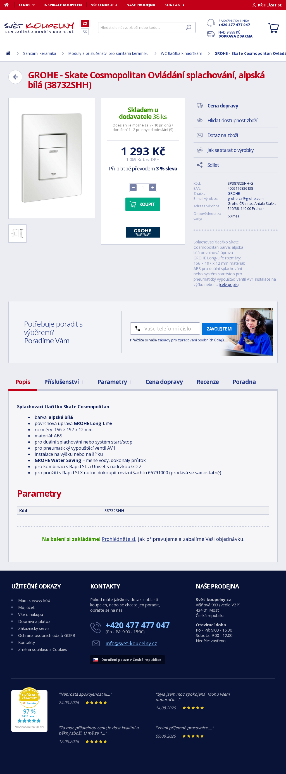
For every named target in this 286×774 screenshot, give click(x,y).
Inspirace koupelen (63, 4)
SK (85, 31)
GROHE (234, 193)
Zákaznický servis (33, 628)
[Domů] (9, 5)
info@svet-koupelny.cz (131, 643)
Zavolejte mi (219, 329)
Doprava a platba (34, 621)
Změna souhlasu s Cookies (42, 649)
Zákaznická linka (234, 22)
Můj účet (26, 607)
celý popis (229, 284)
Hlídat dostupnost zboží (232, 120)
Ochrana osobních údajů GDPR (46, 635)
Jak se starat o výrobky (231, 150)
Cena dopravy (164, 382)
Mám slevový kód (34, 600)
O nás (24, 4)
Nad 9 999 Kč (235, 34)
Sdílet (213, 164)
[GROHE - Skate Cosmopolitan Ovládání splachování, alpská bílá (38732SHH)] (52, 158)
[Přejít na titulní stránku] (39, 28)
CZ (85, 23)
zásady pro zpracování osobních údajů (191, 340)
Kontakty (175, 4)
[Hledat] (188, 27)
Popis (22, 382)
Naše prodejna (141, 4)
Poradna (244, 382)
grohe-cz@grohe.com (246, 198)
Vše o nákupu (104, 4)
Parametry (114, 382)
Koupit (147, 204)
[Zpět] (15, 77)
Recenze (208, 382)
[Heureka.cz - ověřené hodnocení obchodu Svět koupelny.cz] (29, 730)
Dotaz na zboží (223, 135)
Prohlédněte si (118, 539)
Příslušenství (64, 382)
